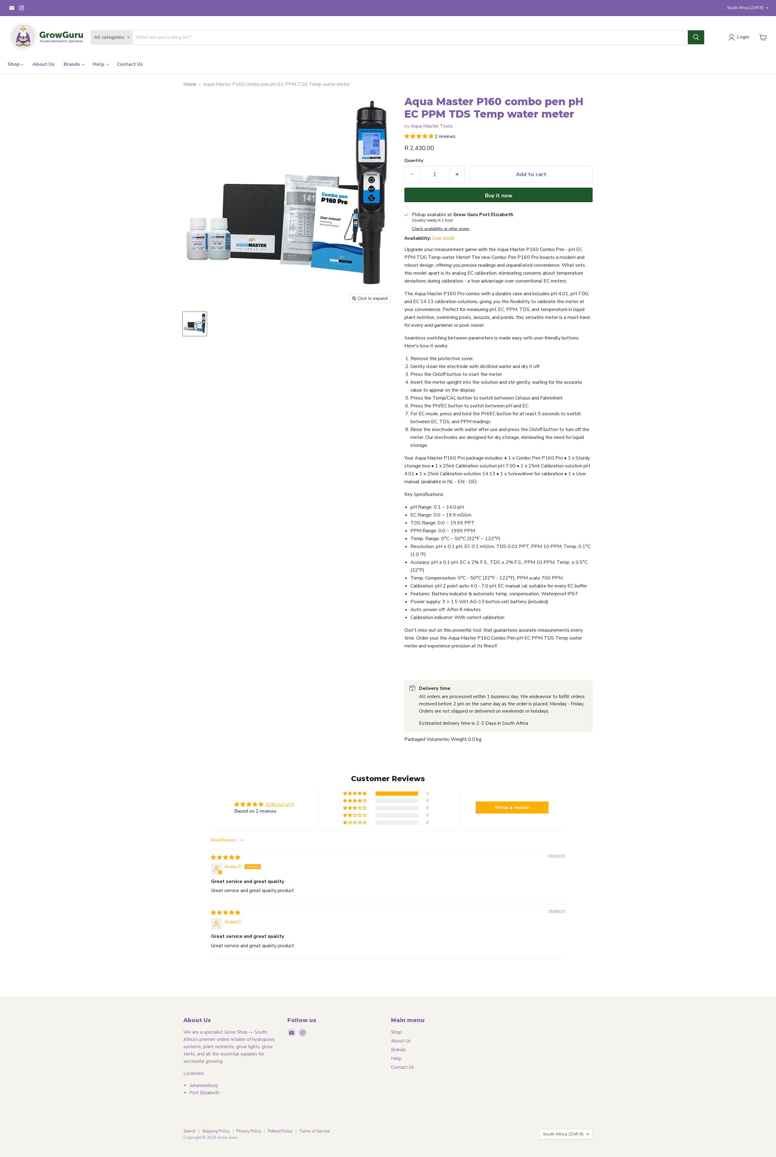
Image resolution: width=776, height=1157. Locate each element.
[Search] (696, 37)
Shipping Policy (216, 1131)
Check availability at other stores (441, 229)
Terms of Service (314, 1131)
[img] (225, 857)
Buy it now (498, 195)
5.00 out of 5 (280, 804)
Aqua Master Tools (432, 126)
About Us (43, 64)
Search (189, 1131)
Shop (14, 64)
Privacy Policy (248, 1131)
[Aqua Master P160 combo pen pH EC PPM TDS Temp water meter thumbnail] (195, 324)
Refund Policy (280, 1131)
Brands (72, 64)
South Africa (745, 8)
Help (99, 64)
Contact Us (130, 64)
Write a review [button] (512, 807)
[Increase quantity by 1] (457, 174)
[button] (419, 136)
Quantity (413, 160)
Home (189, 84)
